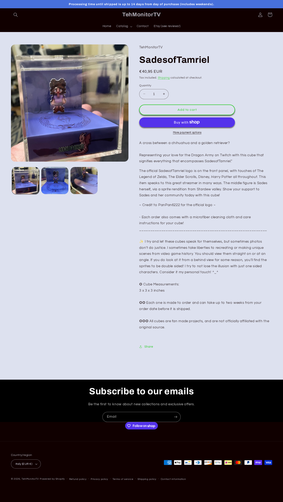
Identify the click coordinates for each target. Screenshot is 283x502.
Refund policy (78, 479)
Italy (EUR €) (24, 464)
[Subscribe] (175, 417)
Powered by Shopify (52, 479)
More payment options (187, 132)
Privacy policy (99, 479)
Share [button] (148, 346)
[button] (16, 14)
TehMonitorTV (30, 479)
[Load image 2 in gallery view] (54, 180)
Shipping (164, 77)
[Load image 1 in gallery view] (25, 180)
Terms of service (122, 479)
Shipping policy (147, 479)
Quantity (145, 85)
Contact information (173, 479)
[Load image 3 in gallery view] (84, 180)
